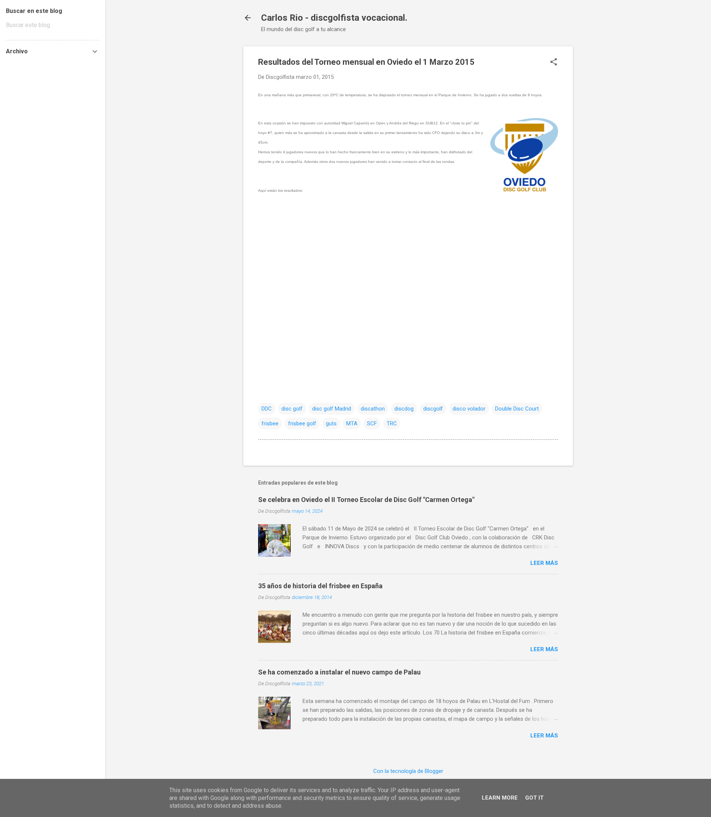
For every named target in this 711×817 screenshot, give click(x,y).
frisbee (269, 423)
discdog (404, 408)
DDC (266, 408)
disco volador (469, 408)
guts (331, 423)
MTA (351, 423)
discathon (373, 408)
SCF (372, 423)
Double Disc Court (517, 408)
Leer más (544, 563)
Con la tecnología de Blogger (408, 771)
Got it (534, 797)
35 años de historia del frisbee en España (320, 586)
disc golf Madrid (331, 408)
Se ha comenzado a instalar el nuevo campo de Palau (339, 672)
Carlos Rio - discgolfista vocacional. (334, 18)
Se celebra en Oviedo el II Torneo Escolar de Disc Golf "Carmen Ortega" (366, 499)
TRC (392, 423)
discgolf (433, 408)
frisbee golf (302, 423)
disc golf (292, 408)
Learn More (500, 797)
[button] (553, 62)
